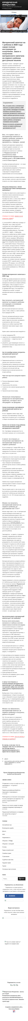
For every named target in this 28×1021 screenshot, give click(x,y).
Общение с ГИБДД (7, 840)
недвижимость (12, 762)
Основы (4, 847)
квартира (22, 761)
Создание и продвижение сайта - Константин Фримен (14, 1007)
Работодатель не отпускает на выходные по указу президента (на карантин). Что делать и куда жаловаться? (13, 798)
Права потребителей (7, 850)
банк (6, 761)
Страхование (5, 856)
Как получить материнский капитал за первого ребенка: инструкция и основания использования (14, 119)
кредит (6, 762)
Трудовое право (6, 863)
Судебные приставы (7, 859)
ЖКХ (3, 834)
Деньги (6, 759)
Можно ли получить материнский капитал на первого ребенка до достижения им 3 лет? (12, 126)
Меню (14, 12)
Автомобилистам (7, 825)
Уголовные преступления (9, 869)
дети (14, 761)
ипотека (17, 761)
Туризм (4, 866)
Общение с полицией (8, 844)
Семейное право (6, 853)
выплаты (9, 761)
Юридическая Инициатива (9, 3)
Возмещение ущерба (8, 828)
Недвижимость (6, 837)
